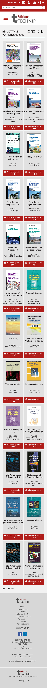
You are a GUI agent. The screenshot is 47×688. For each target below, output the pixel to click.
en (43, 2)
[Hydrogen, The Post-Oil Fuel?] (34, 98)
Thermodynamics (12, 384)
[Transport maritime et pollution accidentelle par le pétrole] (13, 507)
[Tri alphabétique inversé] (42, 32)
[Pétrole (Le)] (13, 325)
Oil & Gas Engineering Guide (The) (12, 67)
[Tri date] (28, 32)
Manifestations (23, 624)
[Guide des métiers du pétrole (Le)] (13, 143)
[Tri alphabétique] (37, 32)
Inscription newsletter (23, 2)
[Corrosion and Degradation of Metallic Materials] (13, 189)
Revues (23, 612)
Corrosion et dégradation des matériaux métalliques (34, 203)
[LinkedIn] (25, 634)
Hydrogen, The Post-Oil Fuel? (34, 112)
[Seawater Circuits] (34, 507)
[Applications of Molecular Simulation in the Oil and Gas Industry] (13, 280)
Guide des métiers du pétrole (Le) (13, 158)
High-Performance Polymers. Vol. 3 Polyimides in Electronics (13, 476)
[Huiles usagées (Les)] (34, 371)
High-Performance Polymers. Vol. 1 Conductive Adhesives (12, 567)
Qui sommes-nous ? (23, 617)
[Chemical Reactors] (34, 280)
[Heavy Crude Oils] (34, 143)
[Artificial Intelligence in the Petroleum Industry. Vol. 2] (34, 553)
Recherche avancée (14, 2)
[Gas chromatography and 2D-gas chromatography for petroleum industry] (34, 52)
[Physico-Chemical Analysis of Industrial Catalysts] (34, 325)
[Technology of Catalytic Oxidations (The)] (34, 416)
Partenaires (22, 619)
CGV (10, 676)
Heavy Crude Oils (34, 157)
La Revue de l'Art (22, 614)
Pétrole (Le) (13, 339)
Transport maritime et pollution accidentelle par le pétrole (13, 521)
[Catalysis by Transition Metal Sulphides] (13, 98)
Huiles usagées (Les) (34, 384)
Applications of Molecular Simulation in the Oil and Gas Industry (12, 294)
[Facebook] (20, 634)
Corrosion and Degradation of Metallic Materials (13, 203)
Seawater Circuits (34, 520)
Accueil (22, 607)
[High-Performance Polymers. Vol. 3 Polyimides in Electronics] (13, 462)
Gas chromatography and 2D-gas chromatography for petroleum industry (34, 67)
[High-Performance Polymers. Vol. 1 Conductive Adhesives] (13, 553)
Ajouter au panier (13, 82)
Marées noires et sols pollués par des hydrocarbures (34, 249)
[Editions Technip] (23, 672)
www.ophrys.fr (30, 661)
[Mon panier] (34, 3)
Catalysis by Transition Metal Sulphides (13, 112)
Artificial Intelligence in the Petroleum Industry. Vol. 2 (34, 567)
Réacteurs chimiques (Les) (13, 430)
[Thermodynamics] (13, 371)
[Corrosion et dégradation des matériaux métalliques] (34, 189)
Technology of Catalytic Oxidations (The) (34, 430)
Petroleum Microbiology (13, 249)
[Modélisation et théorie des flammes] (34, 462)
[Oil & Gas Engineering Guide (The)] (13, 52)
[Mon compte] (29, 2)
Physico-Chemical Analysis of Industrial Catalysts (34, 340)
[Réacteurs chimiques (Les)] (13, 416)
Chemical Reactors (34, 293)
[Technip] (23, 22)
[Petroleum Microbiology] (13, 234)
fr (39, 2)
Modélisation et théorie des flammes (34, 476)
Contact (23, 621)
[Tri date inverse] (33, 32)
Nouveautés (23, 609)
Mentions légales (18, 676)
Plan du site (28, 676)
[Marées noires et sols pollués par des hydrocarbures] (34, 234)
